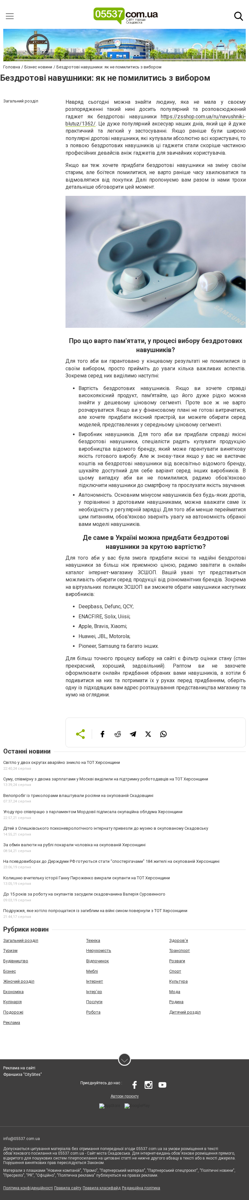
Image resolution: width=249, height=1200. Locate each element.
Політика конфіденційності (28, 1188)
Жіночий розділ (18, 981)
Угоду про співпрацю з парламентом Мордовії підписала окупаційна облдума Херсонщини (93, 811)
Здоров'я (178, 940)
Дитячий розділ (185, 1012)
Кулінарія (12, 1001)
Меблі (92, 971)
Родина (176, 1001)
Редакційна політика (141, 1188)
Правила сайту (67, 1188)
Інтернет (94, 981)
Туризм (10, 950)
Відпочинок (97, 960)
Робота (93, 1012)
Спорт (175, 971)
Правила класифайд (102, 1188)
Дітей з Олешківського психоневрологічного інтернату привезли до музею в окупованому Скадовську (105, 828)
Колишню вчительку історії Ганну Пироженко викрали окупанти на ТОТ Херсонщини (86, 877)
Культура (178, 981)
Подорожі (13, 1012)
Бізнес (9, 971)
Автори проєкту (125, 1096)
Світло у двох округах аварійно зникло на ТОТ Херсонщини (61, 762)
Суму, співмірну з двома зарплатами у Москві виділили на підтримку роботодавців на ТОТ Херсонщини (105, 779)
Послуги (94, 1001)
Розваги (177, 960)
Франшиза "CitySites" (22, 1074)
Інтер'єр (94, 991)
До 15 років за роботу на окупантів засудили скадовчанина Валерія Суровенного (84, 894)
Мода (174, 991)
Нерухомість (98, 950)
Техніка (93, 940)
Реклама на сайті (19, 1068)
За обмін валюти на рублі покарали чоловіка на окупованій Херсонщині (74, 844)
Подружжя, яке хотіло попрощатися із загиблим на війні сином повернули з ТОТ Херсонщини (95, 910)
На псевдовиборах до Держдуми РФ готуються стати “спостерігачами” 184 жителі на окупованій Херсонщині (111, 861)
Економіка (13, 991)
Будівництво (15, 960)
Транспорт (179, 950)
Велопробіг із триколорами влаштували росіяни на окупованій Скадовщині (78, 795)
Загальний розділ (20, 940)
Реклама (11, 1022)
